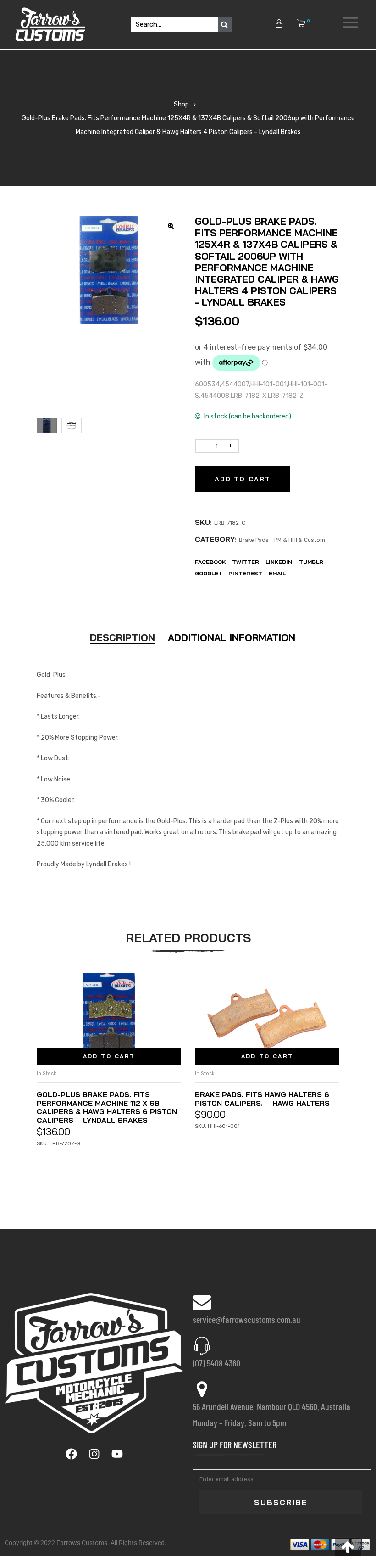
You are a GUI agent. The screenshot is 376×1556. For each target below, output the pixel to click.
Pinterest (245, 573)
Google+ (208, 573)
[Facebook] (71, 1454)
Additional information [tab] (231, 637)
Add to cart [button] (109, 1056)
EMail (277, 573)
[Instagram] (94, 1454)
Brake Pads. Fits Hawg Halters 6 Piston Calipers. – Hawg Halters (262, 1099)
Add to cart (243, 479)
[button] (348, 1546)
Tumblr (311, 561)
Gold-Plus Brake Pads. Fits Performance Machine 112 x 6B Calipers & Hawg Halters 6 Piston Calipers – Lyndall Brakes (107, 1107)
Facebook (210, 561)
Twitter (245, 561)
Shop (181, 104)
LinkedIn (278, 561)
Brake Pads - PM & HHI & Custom (282, 540)
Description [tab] (122, 637)
